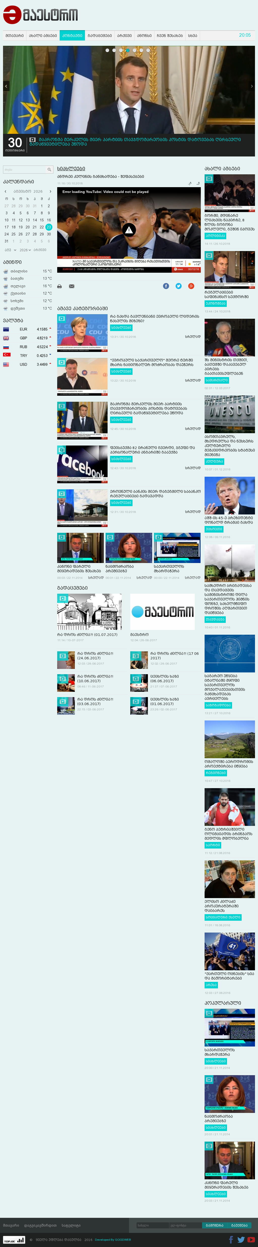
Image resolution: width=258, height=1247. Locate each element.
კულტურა (214, 461)
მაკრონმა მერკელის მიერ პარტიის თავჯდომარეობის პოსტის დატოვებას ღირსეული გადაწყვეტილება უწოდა (148, 408)
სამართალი (217, 380)
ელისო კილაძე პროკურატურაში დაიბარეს (222, 906)
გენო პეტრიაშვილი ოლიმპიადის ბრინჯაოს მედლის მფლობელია (228, 833)
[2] (114, 50)
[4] (128, 50)
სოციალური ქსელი (223, 917)
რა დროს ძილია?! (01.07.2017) (87, 635)
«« (6, 191)
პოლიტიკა (215, 236)
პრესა (211, 985)
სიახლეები (71, 168)
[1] (107, 50)
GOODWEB (123, 1239)
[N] (251, 86)
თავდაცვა (215, 619)
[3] (121, 50)
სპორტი (213, 845)
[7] (148, 50)
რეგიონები (216, 773)
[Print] (62, 287)
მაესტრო (139, 635)
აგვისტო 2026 (28, 191)
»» (50, 191)
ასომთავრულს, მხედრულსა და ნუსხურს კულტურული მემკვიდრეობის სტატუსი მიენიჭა (230, 446)
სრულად (193, 337)
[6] (141, 50)
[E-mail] (75, 287)
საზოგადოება (218, 705)
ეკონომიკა (215, 303)
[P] (6, 86)
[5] (135, 50)
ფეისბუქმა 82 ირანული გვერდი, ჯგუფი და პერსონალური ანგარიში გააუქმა (127, 139)
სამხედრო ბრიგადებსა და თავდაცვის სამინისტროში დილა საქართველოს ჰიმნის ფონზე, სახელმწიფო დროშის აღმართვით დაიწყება (228, 599)
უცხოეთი (214, 529)
